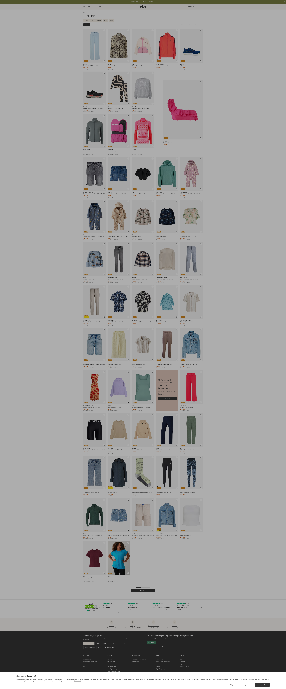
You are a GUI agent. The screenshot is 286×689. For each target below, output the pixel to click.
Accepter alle (262, 685)
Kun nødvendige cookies (244, 685)
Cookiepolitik (77, 681)
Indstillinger (231, 685)
